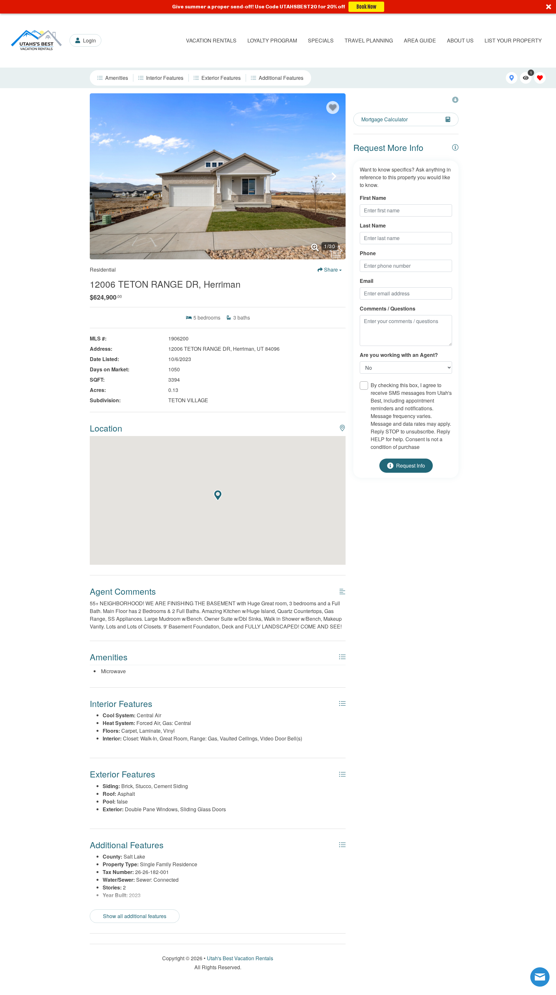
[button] (278, 7)
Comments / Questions (387, 308)
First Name (373, 197)
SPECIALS (321, 40)
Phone (368, 253)
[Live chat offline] (540, 977)
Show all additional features (134, 916)
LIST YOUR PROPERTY (513, 40)
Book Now (366, 7)
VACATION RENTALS (211, 40)
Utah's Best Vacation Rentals (240, 958)
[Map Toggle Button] (511, 78)
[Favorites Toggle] (540, 78)
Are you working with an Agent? (399, 354)
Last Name (373, 225)
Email (366, 280)
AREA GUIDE (420, 40)
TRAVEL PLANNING (369, 40)
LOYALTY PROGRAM (272, 40)
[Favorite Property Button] (332, 107)
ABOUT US (460, 40)
